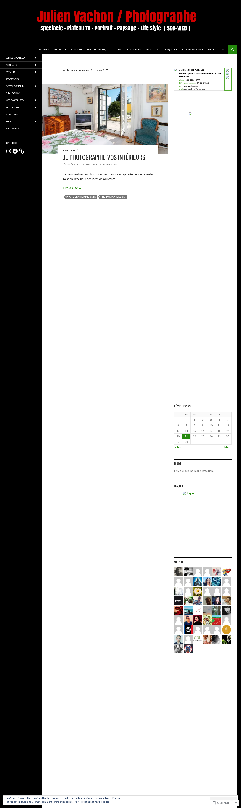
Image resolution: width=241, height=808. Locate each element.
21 (186, 436)
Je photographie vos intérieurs (104, 157)
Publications (13, 93)
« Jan (178, 447)
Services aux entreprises (128, 49)
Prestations (153, 49)
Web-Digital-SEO (15, 100)
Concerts (76, 49)
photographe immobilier (81, 197)
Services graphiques (98, 49)
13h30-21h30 (203, 83)
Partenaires (12, 128)
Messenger (12, 114)
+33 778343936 (193, 80)
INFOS (211, 49)
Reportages (12, 79)
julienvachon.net (191, 86)
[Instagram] (9, 151)
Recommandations (192, 49)
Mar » (227, 447)
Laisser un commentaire (103, 164)
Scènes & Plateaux (15, 58)
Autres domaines (15, 86)
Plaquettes (171, 49)
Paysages (10, 72)
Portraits (43, 49)
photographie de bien (113, 197)
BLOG (30, 49)
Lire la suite (72, 188)
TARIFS (222, 49)
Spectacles (60, 49)
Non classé (70, 150)
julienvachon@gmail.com (194, 89)
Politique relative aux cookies (94, 801)
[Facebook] (15, 151)
